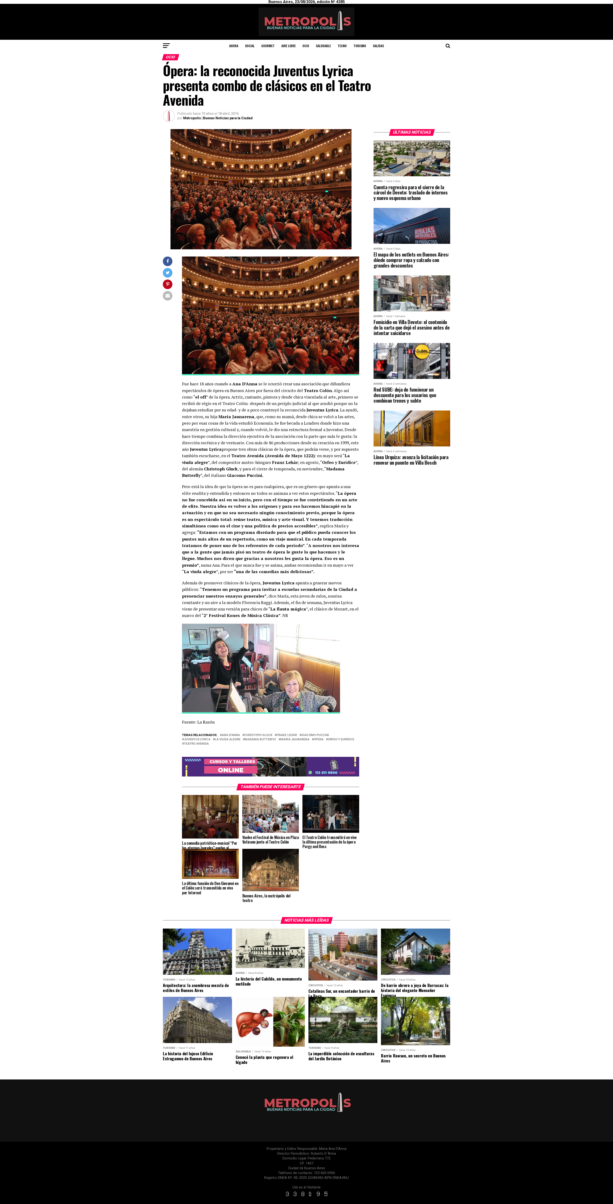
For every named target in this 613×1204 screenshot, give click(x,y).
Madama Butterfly (260, 739)
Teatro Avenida (196, 743)
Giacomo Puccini (315, 735)
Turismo (359, 45)
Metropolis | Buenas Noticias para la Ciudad (218, 118)
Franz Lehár (287, 735)
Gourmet (268, 45)
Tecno (342, 45)
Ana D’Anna (231, 735)
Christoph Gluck (258, 735)
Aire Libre (288, 45)
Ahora (233, 45)
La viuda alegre (227, 739)
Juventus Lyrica (197, 739)
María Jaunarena (294, 739)
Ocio (305, 45)
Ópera (319, 739)
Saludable (323, 45)
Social (250, 45)
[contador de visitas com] (306, 1196)
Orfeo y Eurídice (341, 739)
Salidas (378, 45)
